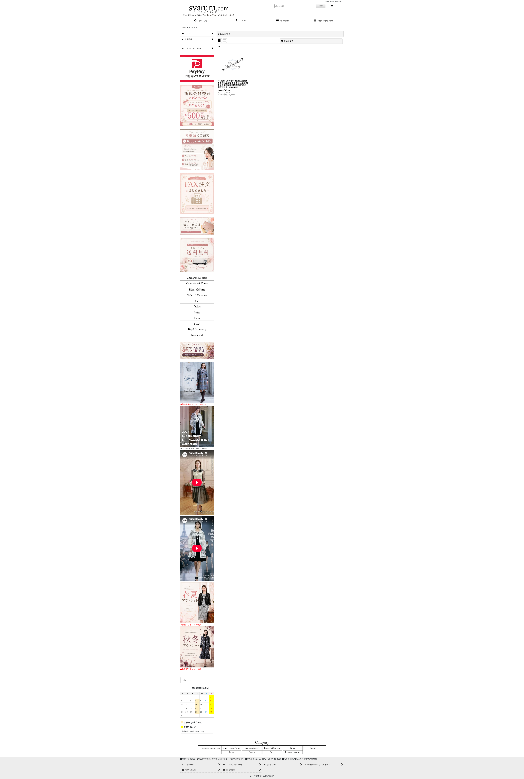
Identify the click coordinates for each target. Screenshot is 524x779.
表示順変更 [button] (288, 41)
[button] (200, 21)
